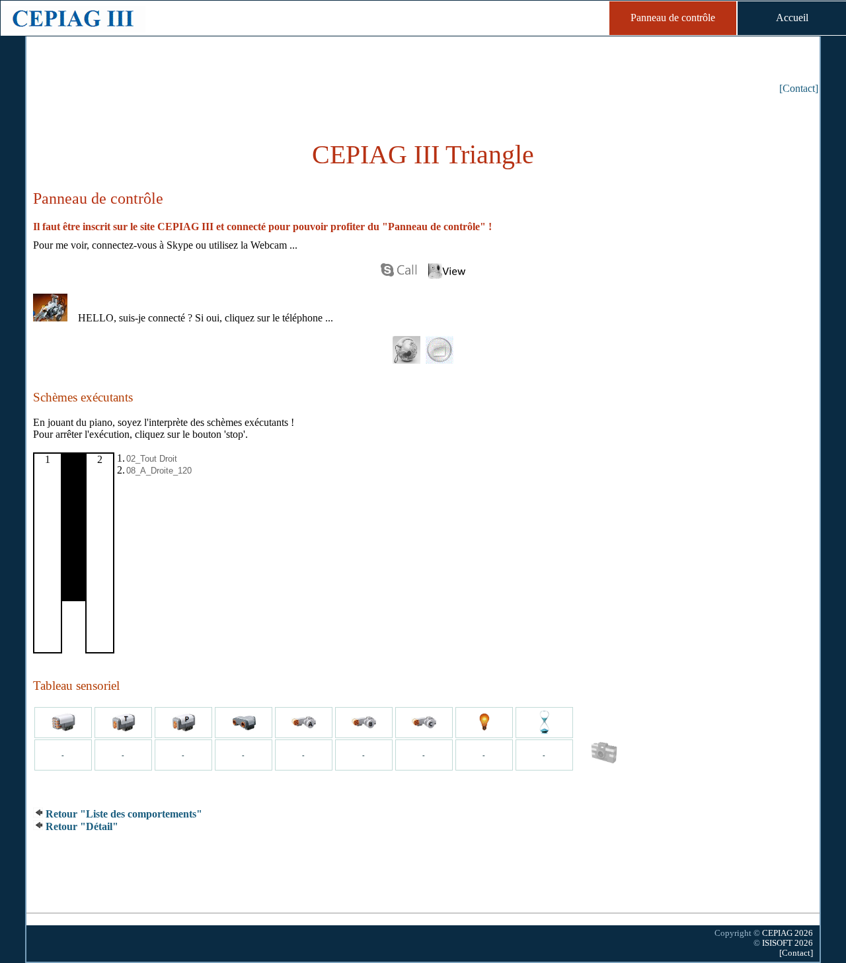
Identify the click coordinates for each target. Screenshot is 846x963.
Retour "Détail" (80, 826)
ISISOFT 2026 (787, 943)
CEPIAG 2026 (787, 933)
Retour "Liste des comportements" (122, 813)
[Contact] (798, 88)
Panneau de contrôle (673, 17)
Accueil (792, 17)
